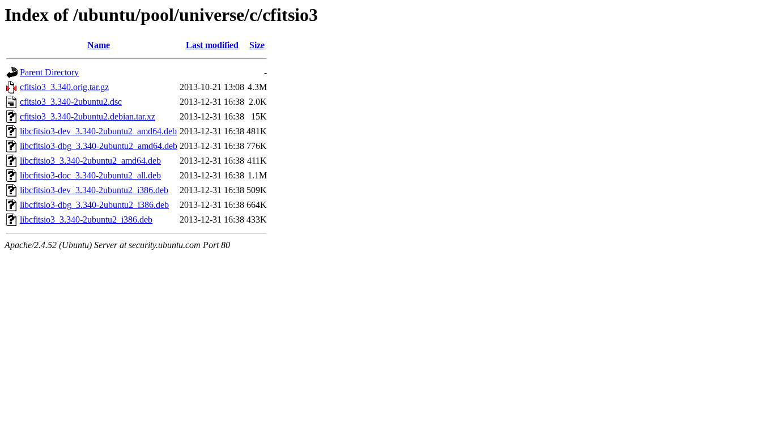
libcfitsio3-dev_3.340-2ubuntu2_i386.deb (94, 190)
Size (257, 45)
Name (98, 45)
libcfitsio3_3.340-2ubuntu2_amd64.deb (90, 160)
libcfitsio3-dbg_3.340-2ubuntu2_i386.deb (94, 205)
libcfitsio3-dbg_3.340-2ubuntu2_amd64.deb (98, 146)
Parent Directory (49, 72)
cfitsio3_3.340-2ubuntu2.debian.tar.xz (87, 116)
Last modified (212, 45)
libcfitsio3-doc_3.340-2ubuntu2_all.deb (90, 175)
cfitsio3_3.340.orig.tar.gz (64, 87)
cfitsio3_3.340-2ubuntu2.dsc (71, 101)
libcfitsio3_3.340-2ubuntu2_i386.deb (86, 219)
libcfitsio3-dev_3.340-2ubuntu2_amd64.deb (98, 131)
